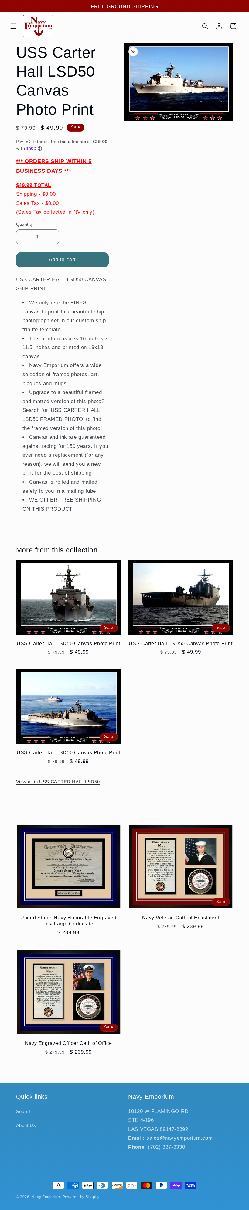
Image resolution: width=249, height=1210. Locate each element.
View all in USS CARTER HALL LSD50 (58, 781)
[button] (13, 26)
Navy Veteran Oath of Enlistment (180, 917)
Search (24, 1111)
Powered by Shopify (81, 1197)
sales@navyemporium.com (179, 1138)
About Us (26, 1125)
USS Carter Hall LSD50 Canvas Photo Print (68, 643)
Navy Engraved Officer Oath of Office (68, 1043)
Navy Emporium (46, 1197)
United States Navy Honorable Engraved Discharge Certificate (68, 920)
